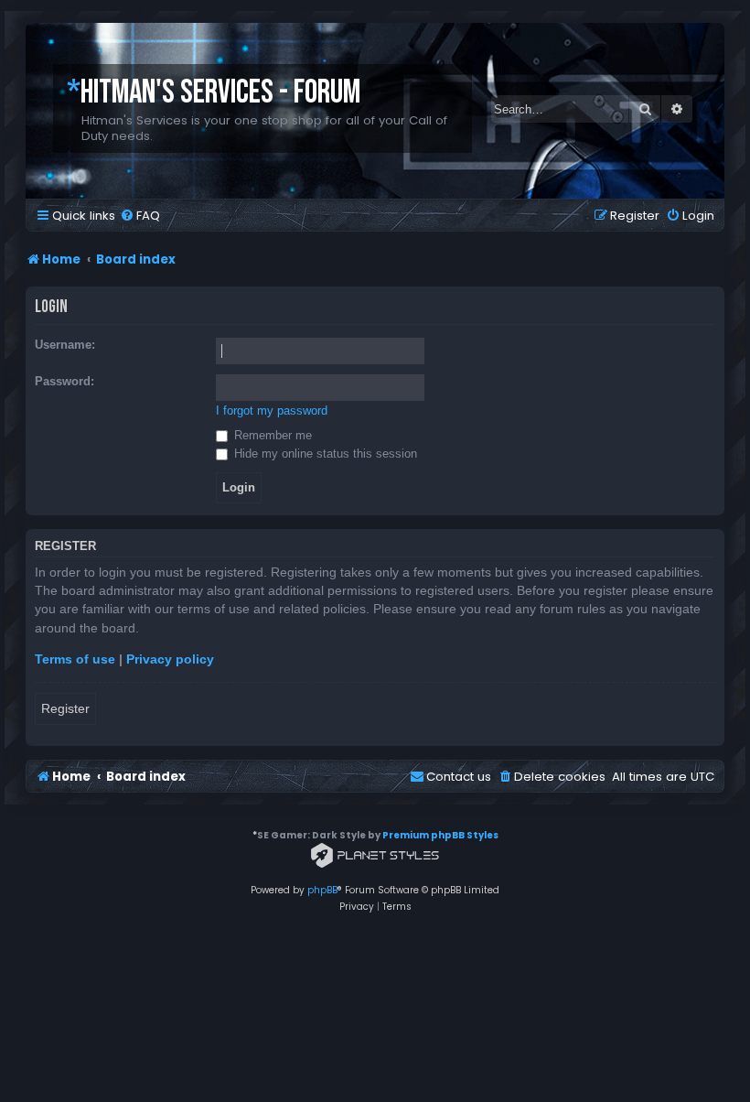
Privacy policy (170, 659)
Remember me (271, 435)
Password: (64, 381)
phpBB (322, 890)
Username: (65, 344)
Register (65, 708)
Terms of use (75, 659)
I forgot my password (271, 410)
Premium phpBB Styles (440, 835)
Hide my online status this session (323, 453)
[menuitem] (140, 215)
